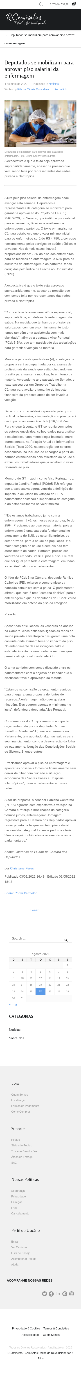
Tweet (34, 910)
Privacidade (18, 1196)
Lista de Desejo (20, 1253)
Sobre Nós (16, 1038)
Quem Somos (19, 1094)
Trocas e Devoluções (24, 1151)
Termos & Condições (56, 1328)
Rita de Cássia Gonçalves (33, 89)
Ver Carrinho (19, 1247)
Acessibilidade (31, 1334)
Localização (18, 1100)
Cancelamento (20, 1213)
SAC (14, 1162)
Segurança (18, 1190)
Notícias (54, 84)
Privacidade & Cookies (26, 1328)
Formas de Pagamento (25, 1106)
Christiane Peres (22, 868)
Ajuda (14, 1264)
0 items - (59, 4)
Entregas (16, 1202)
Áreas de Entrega (22, 1157)
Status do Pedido (21, 1145)
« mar (13, 1004)
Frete (14, 1207)
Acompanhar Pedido (23, 1258)
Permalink (60, 89)
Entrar (15, 1241)
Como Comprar (20, 1111)
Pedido (15, 1139)
